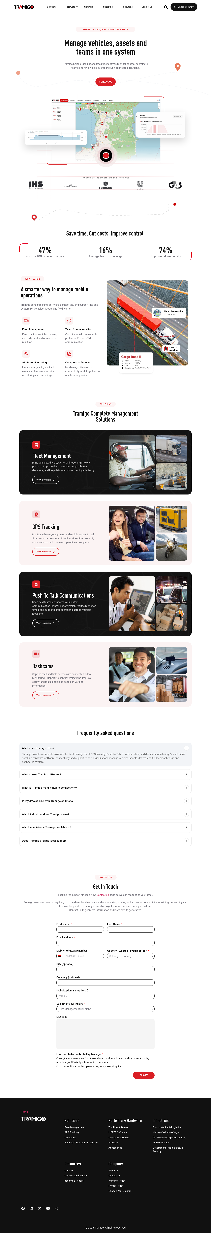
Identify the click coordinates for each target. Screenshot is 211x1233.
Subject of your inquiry (70, 1004)
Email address (65, 937)
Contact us (102, 894)
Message (61, 1016)
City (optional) (64, 964)
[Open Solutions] (58, 7)
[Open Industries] (114, 7)
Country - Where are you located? (127, 951)
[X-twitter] (39, 1208)
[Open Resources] (134, 7)
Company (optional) (68, 977)
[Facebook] (23, 1208)
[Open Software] (95, 7)
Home (24, 1111)
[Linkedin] (31, 1208)
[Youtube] (48, 1208)
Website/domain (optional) (72, 990)
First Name (63, 924)
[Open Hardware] (77, 7)
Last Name (114, 924)
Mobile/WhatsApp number (72, 950)
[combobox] (59, 956)
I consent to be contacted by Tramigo (78, 1054)
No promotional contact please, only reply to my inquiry (90, 1066)
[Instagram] (56, 1208)
